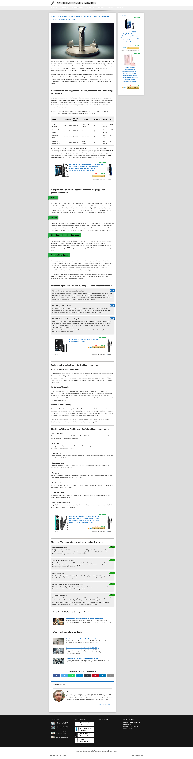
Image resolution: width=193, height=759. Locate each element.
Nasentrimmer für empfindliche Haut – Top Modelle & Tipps (82, 648)
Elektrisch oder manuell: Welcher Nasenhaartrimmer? (81, 639)
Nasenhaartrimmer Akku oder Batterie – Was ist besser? (62, 736)
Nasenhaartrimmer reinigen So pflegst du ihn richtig (62, 723)
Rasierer (110, 750)
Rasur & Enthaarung (87, 750)
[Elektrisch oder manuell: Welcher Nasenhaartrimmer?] (58, 645)
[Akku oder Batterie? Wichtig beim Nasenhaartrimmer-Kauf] (58, 664)
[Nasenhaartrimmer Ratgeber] (52, 5)
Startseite (54, 8)
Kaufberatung (64, 8)
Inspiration (90, 8)
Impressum (141, 755)
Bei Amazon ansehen (98, 176)
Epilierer (114, 750)
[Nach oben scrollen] (190, 756)
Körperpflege (79, 750)
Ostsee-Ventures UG (61, 755)
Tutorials (101, 8)
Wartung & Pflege (77, 8)
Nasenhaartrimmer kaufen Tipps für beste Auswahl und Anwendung (84, 619)
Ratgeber (120, 8)
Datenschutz (135, 755)
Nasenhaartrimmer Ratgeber (76, 3)
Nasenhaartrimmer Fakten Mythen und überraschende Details (62, 728)
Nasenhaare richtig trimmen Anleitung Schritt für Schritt (62, 732)
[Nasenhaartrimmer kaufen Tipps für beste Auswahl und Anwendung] (58, 625)
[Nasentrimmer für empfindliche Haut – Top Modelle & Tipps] (58, 654)
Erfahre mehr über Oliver (105, 705)
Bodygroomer (105, 750)
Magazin (110, 8)
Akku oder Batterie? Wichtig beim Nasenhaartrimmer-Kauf (82, 658)
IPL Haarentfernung (96, 750)
